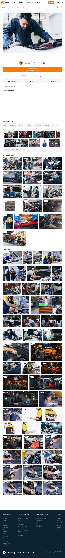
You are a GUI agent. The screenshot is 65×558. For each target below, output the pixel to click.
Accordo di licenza (23, 517)
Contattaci (39, 519)
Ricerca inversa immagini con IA (6, 534)
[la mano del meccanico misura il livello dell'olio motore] (31, 456)
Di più (36, 2)
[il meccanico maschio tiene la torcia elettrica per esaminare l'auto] (32, 176)
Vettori (7, 2)
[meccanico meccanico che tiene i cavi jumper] (12, 162)
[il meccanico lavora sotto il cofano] (50, 221)
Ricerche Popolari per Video (22, 533)
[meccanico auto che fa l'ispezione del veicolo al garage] (32, 334)
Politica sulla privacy (56, 552)
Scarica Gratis (32, 69)
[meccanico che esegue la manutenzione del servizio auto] (12, 176)
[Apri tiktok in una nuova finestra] (28, 551)
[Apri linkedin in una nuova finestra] (23, 551)
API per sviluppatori (6, 529)
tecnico (29, 124)
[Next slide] (58, 124)
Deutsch (58, 524)
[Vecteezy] (2, 2)
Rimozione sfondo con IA (6, 539)
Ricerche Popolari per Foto (22, 530)
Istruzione (5, 526)
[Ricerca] (57, 7)
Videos (21, 2)
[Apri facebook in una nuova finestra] (18, 551)
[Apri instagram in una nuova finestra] (21, 551)
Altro (57, 529)
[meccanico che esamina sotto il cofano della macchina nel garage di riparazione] (12, 288)
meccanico (13, 124)
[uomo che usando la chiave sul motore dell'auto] (52, 176)
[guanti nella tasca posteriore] (8, 221)
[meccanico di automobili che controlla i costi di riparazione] (52, 334)
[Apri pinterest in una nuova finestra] (26, 551)
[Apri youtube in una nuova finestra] (33, 551)
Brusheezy (5, 517)
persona (46, 124)
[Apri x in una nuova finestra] (31, 551)
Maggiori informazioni (9, 89)
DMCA (19, 519)
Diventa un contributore (39, 525)
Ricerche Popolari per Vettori (22, 526)
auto (5, 124)
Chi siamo (38, 522)
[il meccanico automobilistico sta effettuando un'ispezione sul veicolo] (52, 162)
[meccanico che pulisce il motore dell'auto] (32, 205)
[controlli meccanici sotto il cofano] (52, 205)
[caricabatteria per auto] (14, 238)
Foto (14, 2)
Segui (43, 63)
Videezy (5, 522)
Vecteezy (5, 519)
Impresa (5, 524)
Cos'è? (13, 86)
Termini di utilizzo (46, 552)
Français (58, 526)
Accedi (57, 2)
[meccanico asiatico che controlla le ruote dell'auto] (32, 191)
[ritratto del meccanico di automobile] (12, 191)
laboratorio (37, 124)
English (58, 517)
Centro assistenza (41, 517)
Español (58, 519)
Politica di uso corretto (54, 553)
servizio (21, 124)
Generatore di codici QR (6, 543)
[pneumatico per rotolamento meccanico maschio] (32, 162)
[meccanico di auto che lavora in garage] (12, 334)
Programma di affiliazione (22, 522)
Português (58, 522)
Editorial (29, 2)
